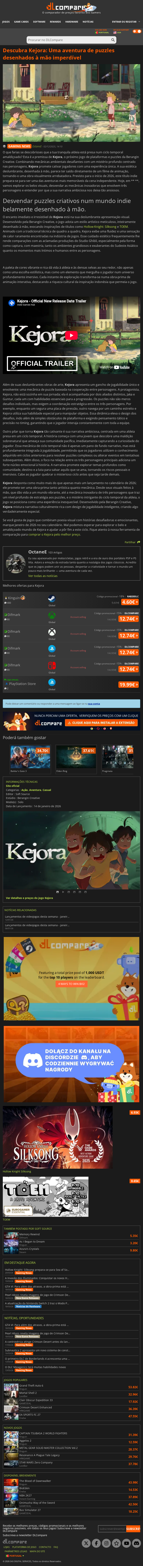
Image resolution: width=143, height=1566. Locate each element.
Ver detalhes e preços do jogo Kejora (29, 898)
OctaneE (37, 146)
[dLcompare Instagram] (105, 1543)
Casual (47, 790)
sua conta (94, 703)
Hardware (71, 21)
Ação (24, 790)
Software (39, 21)
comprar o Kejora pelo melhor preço (54, 534)
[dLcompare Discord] (135, 1543)
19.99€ (128, 684)
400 (9, 602)
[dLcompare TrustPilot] (115, 1543)
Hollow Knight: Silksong (100, 227)
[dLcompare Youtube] (125, 1543)
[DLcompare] (15, 1541)
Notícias (88, 21)
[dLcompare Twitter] (85, 1543)
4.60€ (129, 602)
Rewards (55, 21)
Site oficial (12, 786)
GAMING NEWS (19, 146)
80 (8, 619)
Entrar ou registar (124, 21)
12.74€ (128, 619)
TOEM (124, 227)
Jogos (6, 21)
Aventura (35, 790)
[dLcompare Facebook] (95, 1543)
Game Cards (21, 21)
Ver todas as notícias (43, 576)
